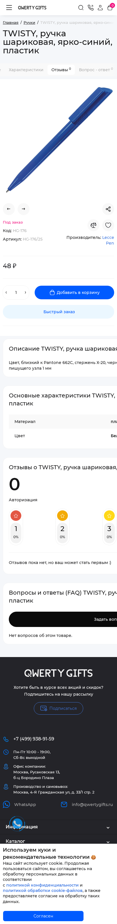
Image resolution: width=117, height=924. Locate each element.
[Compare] (93, 225)
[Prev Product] (9, 209)
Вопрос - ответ (96, 69)
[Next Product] (24, 209)
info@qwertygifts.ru (92, 804)
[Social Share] (108, 209)
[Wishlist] (108, 225)
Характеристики (26, 69)
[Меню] (9, 7)
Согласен (43, 916)
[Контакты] (90, 7)
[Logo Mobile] (32, 7)
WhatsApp (25, 804)
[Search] (81, 7)
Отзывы (61, 69)
